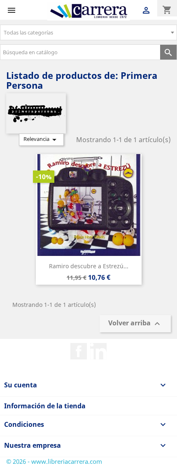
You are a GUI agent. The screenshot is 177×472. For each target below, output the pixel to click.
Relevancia (41, 140)
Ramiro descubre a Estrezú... (88, 266)
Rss (98, 351)
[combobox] (88, 32)
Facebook (78, 351)
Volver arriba (135, 324)
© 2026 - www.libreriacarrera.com (54, 461)
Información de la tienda (45, 405)
